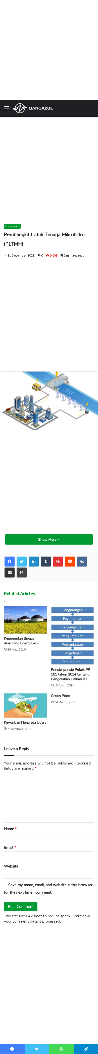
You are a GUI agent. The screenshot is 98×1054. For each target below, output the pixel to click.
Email (10, 847)
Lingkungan (12, 226)
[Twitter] (22, 562)
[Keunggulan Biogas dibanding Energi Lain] (25, 620)
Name (10, 828)
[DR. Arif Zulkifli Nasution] (33, 108)
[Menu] (6, 110)
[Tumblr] (46, 562)
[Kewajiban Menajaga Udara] (25, 705)
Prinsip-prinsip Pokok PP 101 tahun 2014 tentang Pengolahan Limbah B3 (70, 674)
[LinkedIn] (34, 562)
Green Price (60, 695)
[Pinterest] (58, 562)
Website (11, 866)
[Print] (22, 572)
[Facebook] (10, 562)
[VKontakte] (82, 562)
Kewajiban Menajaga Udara (25, 722)
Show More (48, 539)
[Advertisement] (49, 48)
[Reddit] (70, 562)
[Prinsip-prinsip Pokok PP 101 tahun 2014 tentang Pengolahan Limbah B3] (72, 635)
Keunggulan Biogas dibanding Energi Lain (21, 641)
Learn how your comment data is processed (47, 919)
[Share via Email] (10, 572)
